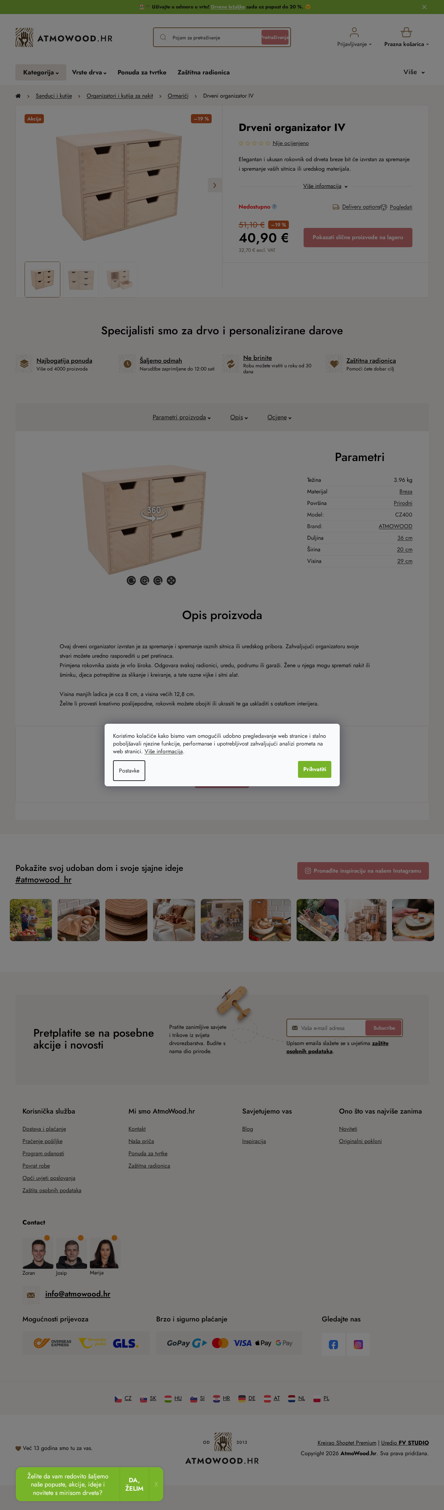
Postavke (129, 771)
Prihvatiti (314, 769)
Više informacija (164, 751)
